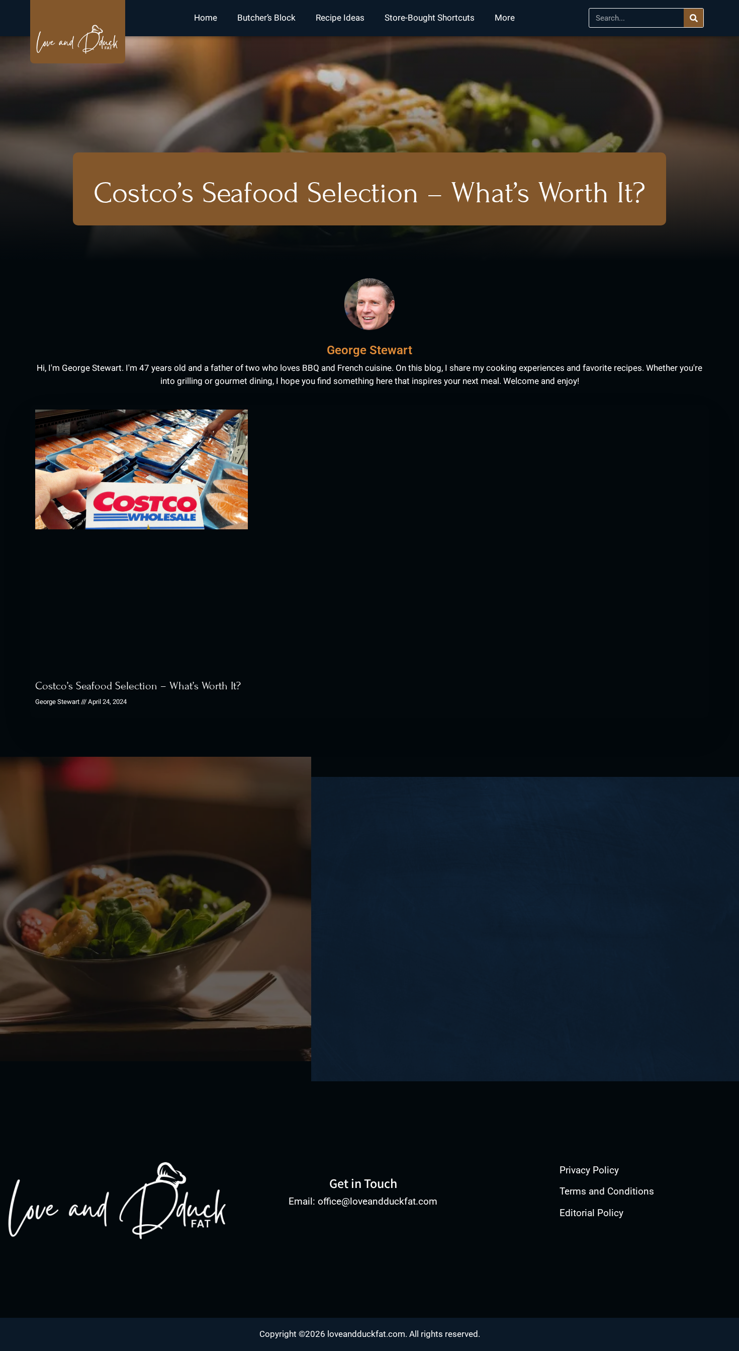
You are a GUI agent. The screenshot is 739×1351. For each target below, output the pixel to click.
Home (205, 18)
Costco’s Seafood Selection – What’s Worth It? (138, 686)
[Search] (693, 18)
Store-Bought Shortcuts (430, 18)
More (505, 18)
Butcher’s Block (266, 18)
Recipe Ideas (340, 18)
